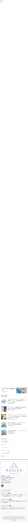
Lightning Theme (16, 518)
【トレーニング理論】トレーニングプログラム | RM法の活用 (8, 388)
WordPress (9, 518)
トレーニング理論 (5, 453)
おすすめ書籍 (4, 441)
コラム (2, 444)
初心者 (2, 456)
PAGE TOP (26, 506)
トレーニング (4, 447)
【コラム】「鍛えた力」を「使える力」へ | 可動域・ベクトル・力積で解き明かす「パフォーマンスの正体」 (17, 401)
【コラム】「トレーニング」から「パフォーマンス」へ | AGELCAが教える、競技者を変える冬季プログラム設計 (17, 416)
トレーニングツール (5, 450)
